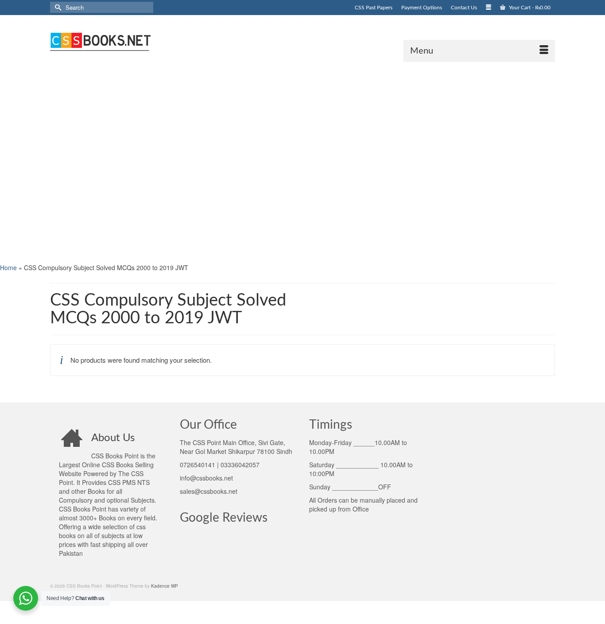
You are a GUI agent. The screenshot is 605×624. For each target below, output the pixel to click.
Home (8, 267)
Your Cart (529, 7)
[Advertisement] (265, 161)
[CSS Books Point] (129, 41)
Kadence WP (164, 586)
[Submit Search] (56, 7)
